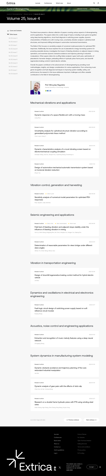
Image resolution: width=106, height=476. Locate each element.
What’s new (59, 3)
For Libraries (81, 437)
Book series (57, 440)
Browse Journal (28, 14)
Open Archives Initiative (84, 440)
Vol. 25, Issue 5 (13, 59)
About (69, 3)
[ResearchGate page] (47, 90)
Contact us (57, 447)
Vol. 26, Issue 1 (13, 45)
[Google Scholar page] (49, 90)
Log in (55, 453)
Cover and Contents (16, 30)
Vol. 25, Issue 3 (13, 63)
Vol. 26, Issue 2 (13, 41)
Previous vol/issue (73, 420)
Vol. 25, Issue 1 (13, 70)
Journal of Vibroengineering (18, 9)
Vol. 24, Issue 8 (13, 73)
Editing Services (82, 443)
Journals (37, 3)
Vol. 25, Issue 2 (13, 66)
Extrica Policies (82, 434)
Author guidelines (59, 450)
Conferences (48, 3)
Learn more (69, 470)
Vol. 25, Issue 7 (13, 52)
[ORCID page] (45, 90)
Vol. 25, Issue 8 (13, 49)
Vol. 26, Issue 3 (13, 38)
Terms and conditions (84, 447)
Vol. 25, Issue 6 (13, 56)
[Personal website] (50, 90)
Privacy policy (82, 450)
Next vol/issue (90, 420)
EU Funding (81, 453)
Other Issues (13, 34)
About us (56, 443)
